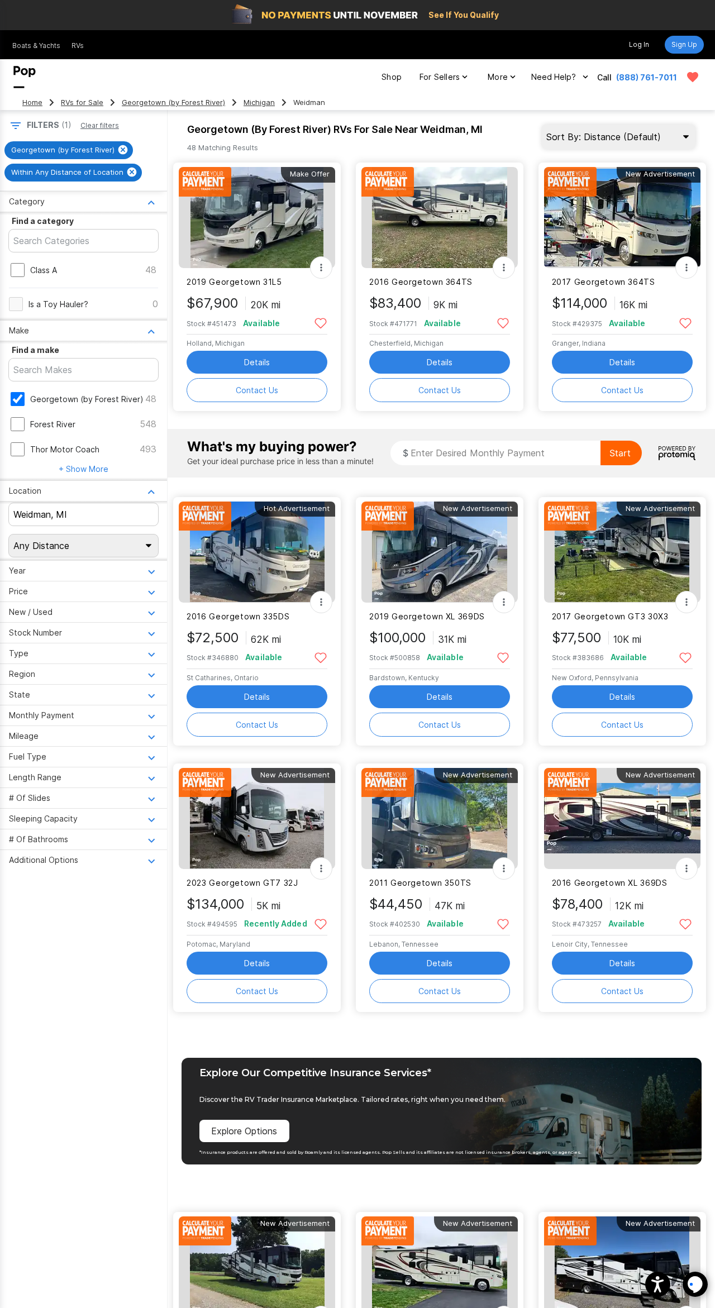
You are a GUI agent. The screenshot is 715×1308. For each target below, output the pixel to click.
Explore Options (244, 1131)
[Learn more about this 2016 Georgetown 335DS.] (257, 552)
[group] (68, 150)
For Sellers (440, 77)
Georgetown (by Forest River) (173, 102)
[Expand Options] (321, 267)
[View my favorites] (692, 77)
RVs (78, 45)
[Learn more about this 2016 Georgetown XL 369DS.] (622, 818)
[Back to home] (24, 77)
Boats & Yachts (36, 45)
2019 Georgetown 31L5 (234, 282)
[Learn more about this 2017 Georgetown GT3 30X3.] (622, 552)
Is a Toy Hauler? (58, 304)
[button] (657, 1284)
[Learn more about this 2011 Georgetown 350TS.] (439, 818)
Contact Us (257, 390)
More (498, 77)
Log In (639, 44)
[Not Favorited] (320, 323)
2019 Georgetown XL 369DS (427, 616)
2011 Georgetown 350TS (420, 882)
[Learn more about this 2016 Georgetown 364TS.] (439, 217)
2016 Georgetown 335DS (238, 616)
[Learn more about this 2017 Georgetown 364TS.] (622, 217)
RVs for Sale (82, 102)
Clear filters (99, 125)
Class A (43, 270)
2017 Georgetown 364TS (603, 282)
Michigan (259, 102)
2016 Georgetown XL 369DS (610, 882)
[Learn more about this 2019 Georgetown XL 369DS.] (439, 552)
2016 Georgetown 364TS (421, 282)
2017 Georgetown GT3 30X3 (610, 616)
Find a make (35, 350)
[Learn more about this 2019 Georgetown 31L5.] (257, 217)
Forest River (52, 424)
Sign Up (684, 44)
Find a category (43, 221)
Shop (392, 77)
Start (620, 453)
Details (257, 362)
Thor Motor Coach (64, 449)
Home (32, 102)
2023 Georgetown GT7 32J (242, 882)
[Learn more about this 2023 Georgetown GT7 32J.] (257, 818)
